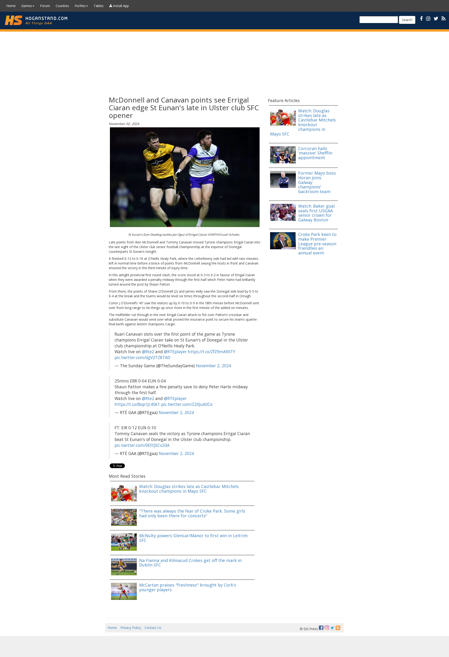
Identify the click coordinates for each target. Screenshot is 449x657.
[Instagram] (326, 627)
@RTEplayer (175, 351)
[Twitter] (332, 627)
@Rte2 (148, 351)
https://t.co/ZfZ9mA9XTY (211, 351)
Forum (45, 6)
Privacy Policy (130, 627)
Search (407, 20)
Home (11, 6)
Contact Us (153, 627)
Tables (99, 6)
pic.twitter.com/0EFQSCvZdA (142, 445)
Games (26, 6)
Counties (62, 6)
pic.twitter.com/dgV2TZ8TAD (142, 357)
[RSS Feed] (338, 627)
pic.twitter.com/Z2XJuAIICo (187, 404)
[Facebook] (321, 627)
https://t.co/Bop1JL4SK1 (137, 404)
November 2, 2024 (213, 365)
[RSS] (443, 18)
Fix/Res (80, 6)
